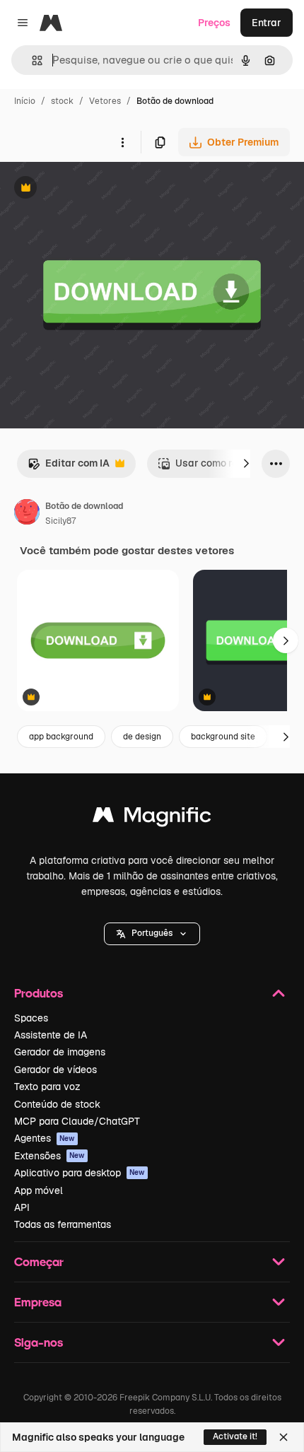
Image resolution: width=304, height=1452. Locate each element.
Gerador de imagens (59, 1052)
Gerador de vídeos (55, 1069)
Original (90, 189)
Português (152, 933)
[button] (152, 934)
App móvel (38, 1190)
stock (62, 101)
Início (24, 101)
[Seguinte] (246, 464)
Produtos (38, 992)
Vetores (105, 101)
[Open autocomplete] (31, 60)
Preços (214, 22)
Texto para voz (47, 1086)
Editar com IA (69, 467)
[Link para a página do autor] (27, 514)
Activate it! (235, 1436)
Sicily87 (60, 521)
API (22, 1207)
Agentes (44, 1138)
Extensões (49, 1155)
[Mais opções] (122, 142)
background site (223, 736)
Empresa (38, 1301)
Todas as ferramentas (62, 1224)
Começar (39, 1261)
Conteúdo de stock (57, 1104)
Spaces (31, 1018)
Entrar (266, 22)
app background (61, 736)
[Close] (283, 1437)
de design (142, 736)
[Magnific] (152, 818)
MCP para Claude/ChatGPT (77, 1121)
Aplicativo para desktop (79, 1172)
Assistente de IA (50, 1035)
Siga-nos (38, 1342)
